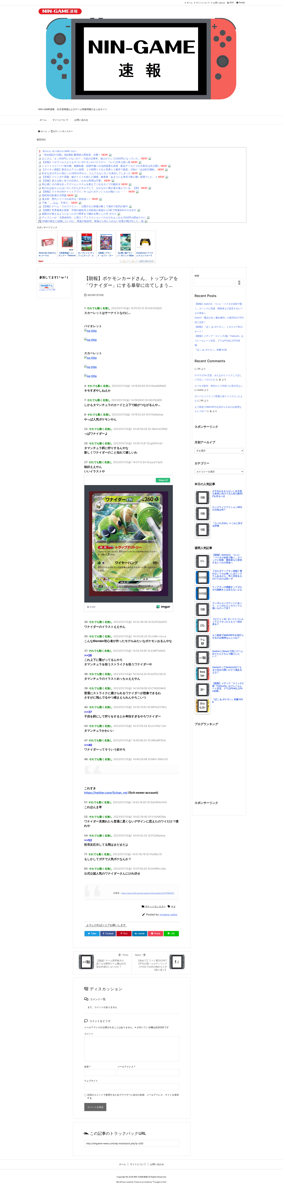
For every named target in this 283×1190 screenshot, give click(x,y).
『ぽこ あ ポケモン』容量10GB (211, 349)
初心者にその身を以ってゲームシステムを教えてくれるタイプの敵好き (81, 184)
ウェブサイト (91, 1080)
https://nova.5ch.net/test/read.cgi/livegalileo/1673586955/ (148, 893)
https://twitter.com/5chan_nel (106, 792)
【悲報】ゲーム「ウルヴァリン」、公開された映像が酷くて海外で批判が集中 (85, 206)
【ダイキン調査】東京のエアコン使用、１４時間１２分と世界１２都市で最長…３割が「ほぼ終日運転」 (99, 169)
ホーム (190, 2)
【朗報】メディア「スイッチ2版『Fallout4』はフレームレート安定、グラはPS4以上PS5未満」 (219, 340)
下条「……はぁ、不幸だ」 (56, 202)
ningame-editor (169, 914)
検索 (197, 275)
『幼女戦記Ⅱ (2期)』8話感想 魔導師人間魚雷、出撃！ (71, 154)
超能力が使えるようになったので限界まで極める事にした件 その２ (79, 213)
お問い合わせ (219, 2)
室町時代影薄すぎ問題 (54, 195)
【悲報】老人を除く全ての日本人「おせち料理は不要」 (72, 180)
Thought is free (159, 1182)
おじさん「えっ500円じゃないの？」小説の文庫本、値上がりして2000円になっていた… (91, 158)
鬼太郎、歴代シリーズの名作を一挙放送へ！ (66, 199)
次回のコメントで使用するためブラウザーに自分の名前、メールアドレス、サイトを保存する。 (133, 1096)
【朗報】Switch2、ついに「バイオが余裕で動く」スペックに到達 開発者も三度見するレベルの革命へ (219, 308)
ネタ (173, 906)
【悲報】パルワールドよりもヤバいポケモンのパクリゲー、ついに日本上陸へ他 (86, 162)
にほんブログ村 (47, 289)
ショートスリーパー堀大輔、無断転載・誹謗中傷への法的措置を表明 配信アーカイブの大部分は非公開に (101, 165)
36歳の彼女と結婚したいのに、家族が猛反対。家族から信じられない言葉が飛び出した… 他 (92, 221)
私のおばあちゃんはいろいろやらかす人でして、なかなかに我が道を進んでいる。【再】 (91, 188)
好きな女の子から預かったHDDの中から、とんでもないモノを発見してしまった (86, 173)
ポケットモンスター (63, 131)
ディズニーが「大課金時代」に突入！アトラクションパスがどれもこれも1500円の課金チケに (94, 217)
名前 (87, 1066)
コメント (88, 1033)
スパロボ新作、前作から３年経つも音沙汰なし (219, 385)
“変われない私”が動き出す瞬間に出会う (59, 151)
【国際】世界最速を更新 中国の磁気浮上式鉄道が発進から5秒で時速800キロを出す (89, 210)
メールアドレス (126, 1066)
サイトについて (203, 2)
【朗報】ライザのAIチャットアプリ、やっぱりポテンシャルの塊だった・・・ (85, 191)
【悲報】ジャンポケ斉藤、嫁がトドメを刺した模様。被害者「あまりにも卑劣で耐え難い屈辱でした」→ (99, 176)
